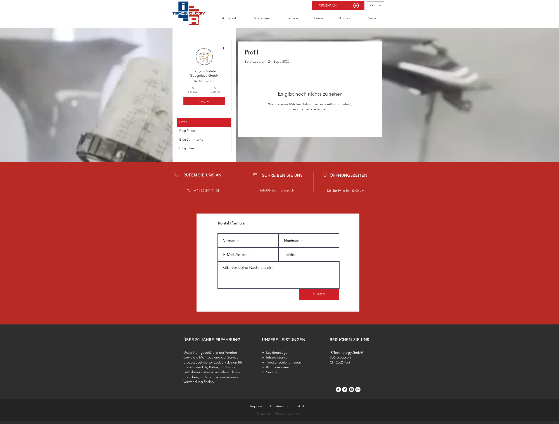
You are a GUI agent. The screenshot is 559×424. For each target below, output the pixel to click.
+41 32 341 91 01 (206, 190)
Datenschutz (282, 406)
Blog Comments (191, 140)
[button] (338, 5)
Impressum (258, 406)
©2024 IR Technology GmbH (278, 414)
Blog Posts (187, 131)
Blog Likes (187, 148)
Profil (183, 122)
